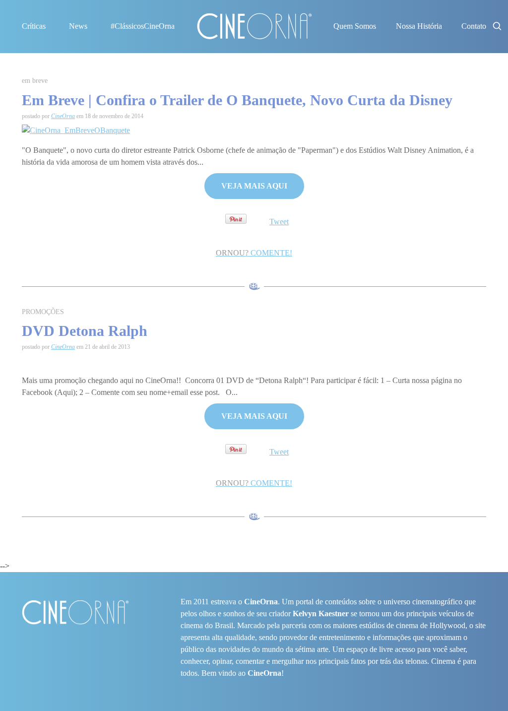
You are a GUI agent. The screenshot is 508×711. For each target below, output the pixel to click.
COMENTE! (254, 253)
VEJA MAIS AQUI (254, 186)
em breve (35, 80)
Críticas (34, 26)
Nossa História (419, 26)
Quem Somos (354, 26)
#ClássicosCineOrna (143, 26)
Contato (473, 26)
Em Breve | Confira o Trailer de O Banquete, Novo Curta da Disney (237, 100)
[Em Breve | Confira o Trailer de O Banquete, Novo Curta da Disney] (76, 129)
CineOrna (63, 116)
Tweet (279, 221)
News (78, 26)
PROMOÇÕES (43, 312)
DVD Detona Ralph (84, 331)
